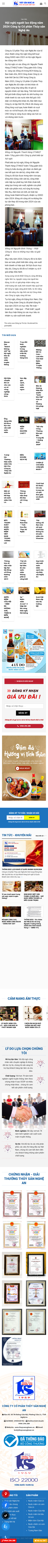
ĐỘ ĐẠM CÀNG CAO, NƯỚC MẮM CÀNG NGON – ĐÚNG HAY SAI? (11, 922)
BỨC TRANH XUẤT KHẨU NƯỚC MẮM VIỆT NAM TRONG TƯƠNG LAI (7, 531)
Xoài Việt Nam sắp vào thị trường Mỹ (39, 601)
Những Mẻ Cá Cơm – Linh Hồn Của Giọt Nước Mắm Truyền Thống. (39, 359)
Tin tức (24, 19)
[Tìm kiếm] (45, 3)
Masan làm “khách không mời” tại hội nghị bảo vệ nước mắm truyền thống (7, 353)
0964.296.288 (9, 1541)
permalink (8, 326)
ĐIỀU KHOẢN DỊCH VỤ (23, 457)
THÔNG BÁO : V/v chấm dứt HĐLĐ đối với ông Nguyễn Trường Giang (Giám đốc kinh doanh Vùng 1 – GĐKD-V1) (33, 924)
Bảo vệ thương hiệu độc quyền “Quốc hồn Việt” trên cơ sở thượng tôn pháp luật (40, 397)
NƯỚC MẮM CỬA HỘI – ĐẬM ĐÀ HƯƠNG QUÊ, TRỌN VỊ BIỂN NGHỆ (7, 607)
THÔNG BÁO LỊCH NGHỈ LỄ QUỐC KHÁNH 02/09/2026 (22, 869)
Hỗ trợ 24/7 (41, 1541)
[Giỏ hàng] (41, 3)
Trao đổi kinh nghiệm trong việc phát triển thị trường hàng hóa (24, 350)
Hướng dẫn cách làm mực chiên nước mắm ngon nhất (36, 1025)
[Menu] (3, 3)
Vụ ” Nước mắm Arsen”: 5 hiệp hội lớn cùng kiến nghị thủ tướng (24, 605)
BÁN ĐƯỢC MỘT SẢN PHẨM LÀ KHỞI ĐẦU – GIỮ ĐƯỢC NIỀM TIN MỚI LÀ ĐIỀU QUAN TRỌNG (34, 897)
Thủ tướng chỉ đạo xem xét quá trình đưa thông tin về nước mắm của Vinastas (40, 529)
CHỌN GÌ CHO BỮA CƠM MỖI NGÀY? (40, 466)
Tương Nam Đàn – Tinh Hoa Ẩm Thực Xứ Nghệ (23, 526)
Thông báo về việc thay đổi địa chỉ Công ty (24, 496)
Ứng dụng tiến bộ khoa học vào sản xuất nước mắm (8, 425)
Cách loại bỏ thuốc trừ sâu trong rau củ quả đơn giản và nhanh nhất (40, 491)
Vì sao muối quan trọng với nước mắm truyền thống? (11, 896)
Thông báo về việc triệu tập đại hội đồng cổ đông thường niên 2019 (8, 570)
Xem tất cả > (40, 836)
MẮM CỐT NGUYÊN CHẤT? (23, 429)
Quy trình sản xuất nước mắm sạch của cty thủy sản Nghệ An (40, 569)
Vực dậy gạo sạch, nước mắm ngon (23, 383)
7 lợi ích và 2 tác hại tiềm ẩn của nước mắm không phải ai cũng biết (24, 570)
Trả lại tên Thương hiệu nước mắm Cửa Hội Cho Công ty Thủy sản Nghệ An (8, 464)
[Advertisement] (24, 1471)
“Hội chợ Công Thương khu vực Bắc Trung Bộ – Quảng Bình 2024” (40, 435)
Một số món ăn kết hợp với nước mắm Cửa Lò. (8, 496)
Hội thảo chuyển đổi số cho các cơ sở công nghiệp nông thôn (7, 387)
